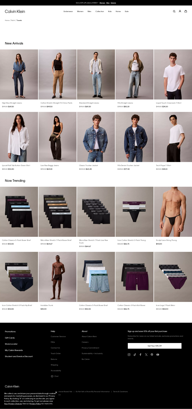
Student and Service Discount (19, 356)
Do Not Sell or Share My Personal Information (93, 391)
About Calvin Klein (89, 336)
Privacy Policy (35, 403)
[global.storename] (15, 11)
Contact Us (55, 348)
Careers (85, 342)
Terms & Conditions (120, 391)
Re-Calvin (86, 359)
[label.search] (174, 11)
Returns (54, 359)
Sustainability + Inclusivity (92, 353)
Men (108, 3)
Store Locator (11, 344)
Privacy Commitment (90, 348)
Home (7, 20)
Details (113, 3)
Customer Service (58, 336)
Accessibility (56, 370)
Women (102, 3)
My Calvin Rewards (14, 350)
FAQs (53, 342)
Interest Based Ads (65, 391)
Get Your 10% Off (155, 346)
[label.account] (180, 11)
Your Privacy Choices (13, 403)
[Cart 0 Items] (185, 11)
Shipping (54, 365)
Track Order (56, 353)
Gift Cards (10, 337)
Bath (13, 20)
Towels (19, 20)
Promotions (10, 331)
